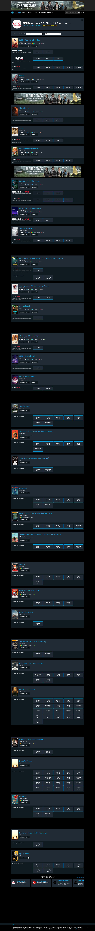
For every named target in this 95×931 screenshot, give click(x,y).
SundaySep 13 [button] (78, 675)
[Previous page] (12, 883)
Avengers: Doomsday (27, 689)
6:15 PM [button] (58, 200)
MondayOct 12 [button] (48, 603)
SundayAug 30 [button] (68, 418)
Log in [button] (82, 12)
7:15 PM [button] (48, 140)
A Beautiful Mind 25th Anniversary (31, 739)
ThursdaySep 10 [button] (48, 675)
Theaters (30, 12)
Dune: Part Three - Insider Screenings (33, 833)
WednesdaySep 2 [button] (48, 423)
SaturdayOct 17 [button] (38, 546)
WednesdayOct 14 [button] (68, 603)
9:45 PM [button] (58, 120)
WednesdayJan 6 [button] (38, 721)
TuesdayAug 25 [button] (38, 277)
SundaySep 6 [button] (68, 500)
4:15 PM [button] (38, 140)
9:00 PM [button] (68, 67)
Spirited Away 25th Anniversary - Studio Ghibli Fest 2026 (40, 534)
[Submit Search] (79, 12)
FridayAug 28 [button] (48, 418)
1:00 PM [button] (38, 67)
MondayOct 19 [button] (58, 546)
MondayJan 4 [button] (68, 716)
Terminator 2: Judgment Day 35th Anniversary (36, 431)
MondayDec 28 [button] (48, 711)
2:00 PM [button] (38, 160)
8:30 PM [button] (58, 67)
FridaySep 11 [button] (58, 675)
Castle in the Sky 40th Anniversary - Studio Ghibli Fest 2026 (41, 258)
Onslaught (23, 488)
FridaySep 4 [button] (48, 500)
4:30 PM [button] (48, 67)
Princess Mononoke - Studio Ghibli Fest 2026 (35, 513)
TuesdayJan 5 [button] (78, 716)
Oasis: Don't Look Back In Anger (31, 663)
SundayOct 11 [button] (38, 603)
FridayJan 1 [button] (37, 716)
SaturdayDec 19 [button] (58, 701)
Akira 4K (22, 564)
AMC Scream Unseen (27, 376)
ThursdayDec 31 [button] (78, 711)
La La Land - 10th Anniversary (30, 208)
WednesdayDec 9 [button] (48, 654)
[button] (82, 20)
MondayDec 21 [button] (78, 701)
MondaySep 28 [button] (58, 526)
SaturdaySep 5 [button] (58, 500)
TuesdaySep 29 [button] (68, 526)
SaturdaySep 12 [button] (68, 675)
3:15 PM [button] (48, 200)
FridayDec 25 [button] (68, 706)
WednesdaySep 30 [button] (78, 526)
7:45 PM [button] (48, 193)
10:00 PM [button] (58, 58)
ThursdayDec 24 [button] (58, 706)
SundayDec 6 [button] (38, 654)
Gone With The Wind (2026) (29, 590)
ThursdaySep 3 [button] (38, 500)
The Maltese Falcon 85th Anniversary (32, 641)
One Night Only (25, 306)
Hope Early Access (26, 612)
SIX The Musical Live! (27, 356)
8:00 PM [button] (68, 87)
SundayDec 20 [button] (68, 701)
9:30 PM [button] (68, 160)
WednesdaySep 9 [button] (48, 505)
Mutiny (21, 76)
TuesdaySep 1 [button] (38, 423)
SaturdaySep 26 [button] (38, 526)
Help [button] (36, 12)
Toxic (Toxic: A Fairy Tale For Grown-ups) (34, 458)
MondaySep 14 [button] (38, 680)
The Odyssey (24, 108)
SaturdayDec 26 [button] (78, 706)
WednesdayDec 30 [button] (68, 711)
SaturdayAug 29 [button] (58, 418)
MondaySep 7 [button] (78, 500)
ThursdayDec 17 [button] (38, 701)
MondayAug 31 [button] (78, 418)
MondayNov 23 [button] (48, 752)
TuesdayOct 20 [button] (68, 546)
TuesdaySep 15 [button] (48, 680)
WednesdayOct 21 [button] (78, 546)
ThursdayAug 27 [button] (38, 418)
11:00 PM (38, 193)
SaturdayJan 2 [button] (48, 716)
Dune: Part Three (25, 761)
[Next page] (82, 883)
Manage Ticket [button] (42, 12)
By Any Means (24, 853)
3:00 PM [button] (38, 58)
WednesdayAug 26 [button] (48, 277)
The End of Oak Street (27, 228)
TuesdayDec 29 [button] (58, 711)
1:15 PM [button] (38, 220)
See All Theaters (80, 877)
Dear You (22, 796)
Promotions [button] (50, 12)
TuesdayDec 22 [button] (38, 706)
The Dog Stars (24, 406)
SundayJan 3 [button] (58, 716)
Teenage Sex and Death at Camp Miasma (34, 286)
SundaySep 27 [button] (48, 526)
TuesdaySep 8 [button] (38, 505)
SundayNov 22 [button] (38, 752)
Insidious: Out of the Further (29, 181)
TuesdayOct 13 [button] (58, 603)
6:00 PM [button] (48, 120)
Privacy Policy (79, 929)
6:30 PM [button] (48, 58)
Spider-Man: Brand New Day (29, 40)
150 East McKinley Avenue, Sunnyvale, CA (32, 25)
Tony (21, 128)
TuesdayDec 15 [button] (38, 844)
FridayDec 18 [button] (48, 701)
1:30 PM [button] (38, 240)
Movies (23, 12)
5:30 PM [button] (58, 87)
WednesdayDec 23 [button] (48, 706)
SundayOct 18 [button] (48, 546)
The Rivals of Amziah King (28, 336)
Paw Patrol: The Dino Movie (29, 148)
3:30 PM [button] (38, 52)
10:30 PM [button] (78, 67)
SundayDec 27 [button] (38, 711)
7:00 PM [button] (48, 52)
